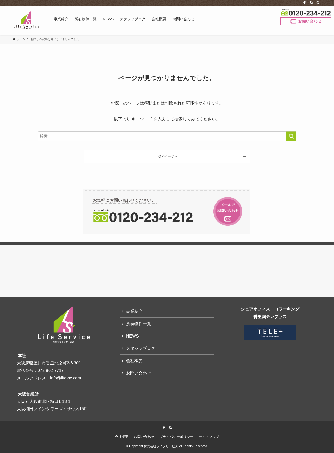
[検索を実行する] (291, 136)
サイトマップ (209, 437)
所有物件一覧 (138, 323)
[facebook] (304, 3)
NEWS (132, 336)
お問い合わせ (306, 21)
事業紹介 (134, 311)
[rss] (311, 3)
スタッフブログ (140, 348)
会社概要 (134, 360)
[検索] (318, 3)
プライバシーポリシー (176, 437)
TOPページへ (167, 156)
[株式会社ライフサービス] (26, 20)
